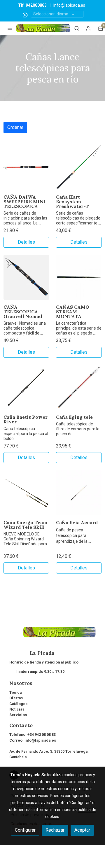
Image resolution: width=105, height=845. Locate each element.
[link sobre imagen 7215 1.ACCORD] (79, 492)
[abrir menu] (10, 28)
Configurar (25, 830)
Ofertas (16, 698)
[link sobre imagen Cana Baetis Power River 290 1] (26, 387)
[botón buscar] (76, 28)
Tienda (15, 692)
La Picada (32, 653)
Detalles (26, 242)
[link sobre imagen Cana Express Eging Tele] (79, 387)
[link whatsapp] (25, 14)
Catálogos (18, 704)
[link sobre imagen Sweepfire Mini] (26, 167)
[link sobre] (52, 635)
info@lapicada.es (69, 5)
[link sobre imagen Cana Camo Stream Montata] (79, 277)
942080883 (36, 5)
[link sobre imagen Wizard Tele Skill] (26, 492)
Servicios (18, 715)
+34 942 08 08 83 (41, 734)
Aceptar (82, 830)
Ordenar (15, 127)
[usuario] (88, 28)
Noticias (16, 709)
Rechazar (55, 830)
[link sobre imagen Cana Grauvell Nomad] (26, 277)
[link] (43, 28)
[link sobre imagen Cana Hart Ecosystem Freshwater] (79, 167)
